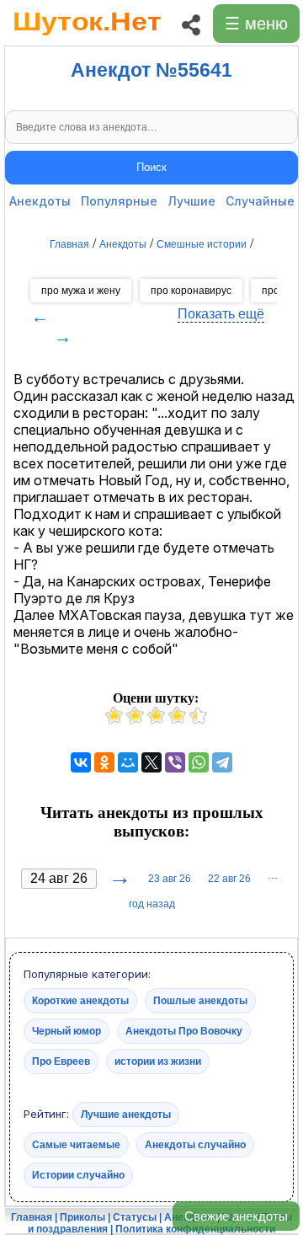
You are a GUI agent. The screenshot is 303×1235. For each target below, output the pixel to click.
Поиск (151, 167)
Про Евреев (61, 1061)
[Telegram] (222, 762)
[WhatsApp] (199, 762)
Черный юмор (66, 1031)
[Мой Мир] (128, 762)
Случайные (260, 201)
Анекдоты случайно (195, 1145)
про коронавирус (191, 291)
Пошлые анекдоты (200, 1001)
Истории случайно (78, 1175)
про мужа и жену (80, 291)
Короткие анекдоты (80, 1001)
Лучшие (191, 201)
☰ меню (256, 23)
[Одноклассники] (104, 762)
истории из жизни (157, 1061)
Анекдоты (40, 201)
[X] (151, 762)
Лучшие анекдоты (126, 1114)
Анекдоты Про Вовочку (183, 1031)
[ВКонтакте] (81, 762)
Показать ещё (221, 314)
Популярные (119, 201)
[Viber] (175, 762)
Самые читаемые (76, 1145)
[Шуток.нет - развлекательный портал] (87, 39)
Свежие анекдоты (236, 1216)
